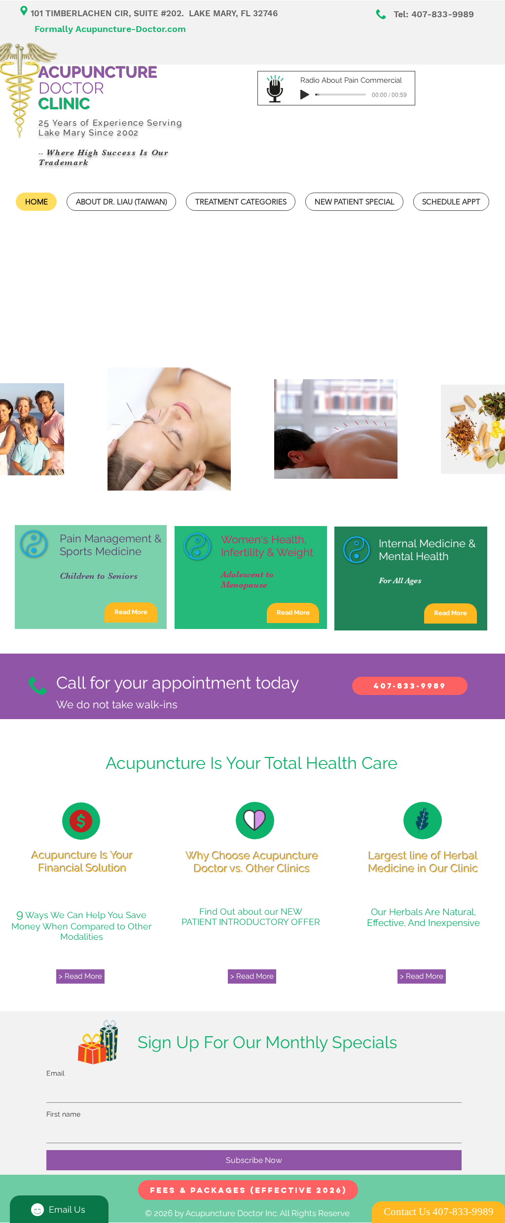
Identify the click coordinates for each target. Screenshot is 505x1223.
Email (55, 1073)
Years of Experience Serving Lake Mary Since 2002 (110, 127)
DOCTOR (97, 80)
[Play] (304, 94)
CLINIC (64, 104)
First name (63, 1114)
